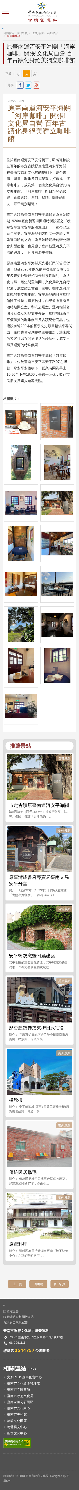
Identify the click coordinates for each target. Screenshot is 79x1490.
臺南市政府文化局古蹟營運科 (42, 12)
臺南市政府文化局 (20, 1396)
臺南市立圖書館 (18, 1389)
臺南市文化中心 (18, 1408)
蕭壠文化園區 (17, 1421)
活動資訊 (37, 33)
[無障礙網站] (17, 1443)
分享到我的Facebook (20, 85)
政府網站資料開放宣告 (18, 1317)
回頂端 (38, 1284)
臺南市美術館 (17, 1414)
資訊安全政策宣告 (15, 1322)
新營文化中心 (17, 1433)
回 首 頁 (22, 33)
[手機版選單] (6, 12)
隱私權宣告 (11, 1311)
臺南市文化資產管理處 (23, 1383)
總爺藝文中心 (17, 1427)
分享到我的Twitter (28, 85)
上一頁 (17, 1284)
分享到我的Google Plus (36, 85)
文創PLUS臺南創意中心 (24, 1377)
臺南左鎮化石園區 (20, 1402)
